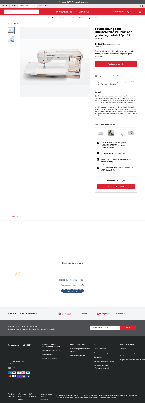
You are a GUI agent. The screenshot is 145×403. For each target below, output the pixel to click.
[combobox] (21, 12)
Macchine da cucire (56, 18)
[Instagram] (14, 368)
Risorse (82, 18)
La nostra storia (47, 354)
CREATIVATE (43, 6)
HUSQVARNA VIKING (27, 6)
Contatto (123, 349)
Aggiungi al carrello (116, 64)
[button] (140, 11)
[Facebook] (9, 368)
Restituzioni (98, 357)
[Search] (37, 11)
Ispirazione (92, 18)
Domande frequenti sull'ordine (104, 361)
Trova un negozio (118, 11)
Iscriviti (128, 328)
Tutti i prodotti (15, 23)
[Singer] (65, 313)
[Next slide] (137, 232)
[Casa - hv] (19, 345)
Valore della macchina (77, 355)
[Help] (128, 12)
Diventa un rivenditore (49, 359)
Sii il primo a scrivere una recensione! (72, 291)
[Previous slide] (7, 232)
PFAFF (14, 6)
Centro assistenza (100, 349)
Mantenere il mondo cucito (51, 350)
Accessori (71, 18)
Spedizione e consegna (101, 353)
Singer (4, 6)
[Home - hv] (72, 11)
